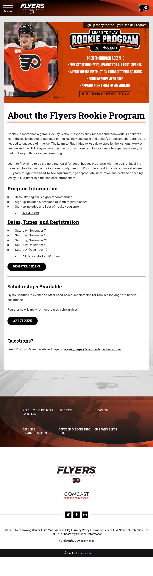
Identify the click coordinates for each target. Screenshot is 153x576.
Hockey (65, 410)
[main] (76, 206)
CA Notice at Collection (129, 530)
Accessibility (63, 530)
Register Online (26, 266)
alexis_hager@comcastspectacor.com (92, 349)
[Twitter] (68, 515)
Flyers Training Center (32, 8)
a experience (77, 540)
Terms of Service (102, 530)
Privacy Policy (81, 530)
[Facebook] (76, 515)
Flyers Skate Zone (76, 495)
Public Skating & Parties (38, 412)
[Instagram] (85, 515)
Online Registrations (35, 431)
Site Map (48, 530)
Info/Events (106, 429)
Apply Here (22, 320)
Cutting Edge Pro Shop (74, 431)
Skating (102, 410)
